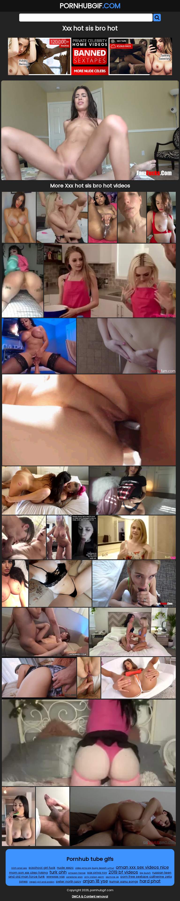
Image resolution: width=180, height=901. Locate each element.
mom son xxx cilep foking (28, 872)
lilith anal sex (19, 867)
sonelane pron (74, 876)
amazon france (77, 872)
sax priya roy (97, 872)
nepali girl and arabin (41, 881)
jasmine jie (112, 876)
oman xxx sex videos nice (142, 867)
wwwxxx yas (55, 876)
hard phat (150, 881)
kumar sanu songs (123, 881)
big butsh (145, 872)
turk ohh (58, 872)
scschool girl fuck (42, 867)
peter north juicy (68, 881)
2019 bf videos (123, 872)
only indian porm (94, 876)
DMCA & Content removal (90, 896)
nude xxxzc (65, 867)
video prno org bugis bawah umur (94, 867)
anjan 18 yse (95, 881)
